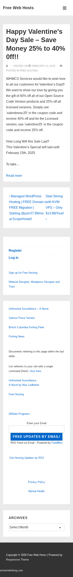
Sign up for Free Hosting (23, 272)
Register (15, 250)
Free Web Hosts (18, 7)
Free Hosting (29, 70)
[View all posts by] (8, 66)
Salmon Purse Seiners (22, 317)
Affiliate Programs (19, 413)
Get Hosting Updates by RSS (27, 457)
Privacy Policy (36, 482)
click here (35, 371)
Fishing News (17, 336)
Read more (14, 175)
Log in (13, 257)
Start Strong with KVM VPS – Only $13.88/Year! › (55, 207)
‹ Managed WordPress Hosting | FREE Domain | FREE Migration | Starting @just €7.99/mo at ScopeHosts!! (27, 207)
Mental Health (36, 491)
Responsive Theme (17, 559)
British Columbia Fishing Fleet (26, 327)
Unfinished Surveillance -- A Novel (28, 308)
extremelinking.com (11, 570)
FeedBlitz (57, 442)
